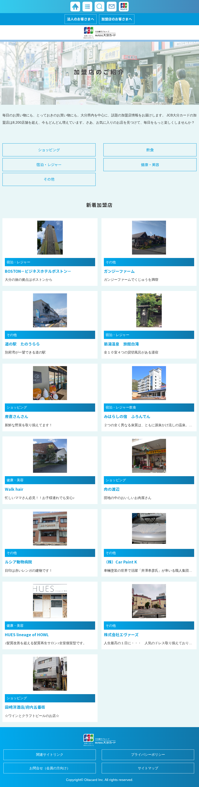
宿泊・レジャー (49, 164)
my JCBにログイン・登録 (124, 6)
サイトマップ (148, 768)
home (75, 6)
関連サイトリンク (49, 754)
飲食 (150, 149)
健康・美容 (150, 164)
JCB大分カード (99, 32)
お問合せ (111, 6)
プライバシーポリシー (148, 754)
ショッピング (49, 149)
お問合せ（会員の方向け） (49, 768)
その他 (49, 179)
